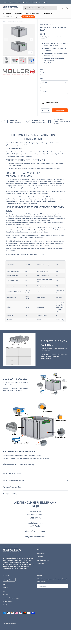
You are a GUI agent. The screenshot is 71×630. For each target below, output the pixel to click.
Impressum (5, 587)
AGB (4, 591)
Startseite (4, 21)
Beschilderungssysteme (43, 560)
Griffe (41, 69)
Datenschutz (6, 594)
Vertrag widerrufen (9, 580)
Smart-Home (40, 557)
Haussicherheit (41, 553)
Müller (41, 24)
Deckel (41, 88)
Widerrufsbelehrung (7, 601)
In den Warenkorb (60, 110)
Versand (53, 37)
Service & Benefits (8, 17)
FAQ (4, 584)
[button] (67, 8)
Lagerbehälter (40, 563)
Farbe (41, 78)
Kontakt (5, 605)
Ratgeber (17, 17)
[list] (19, 40)
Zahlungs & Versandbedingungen (11, 598)
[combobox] (40, 8)
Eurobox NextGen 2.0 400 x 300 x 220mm (15, 21)
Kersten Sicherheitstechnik (11, 623)
